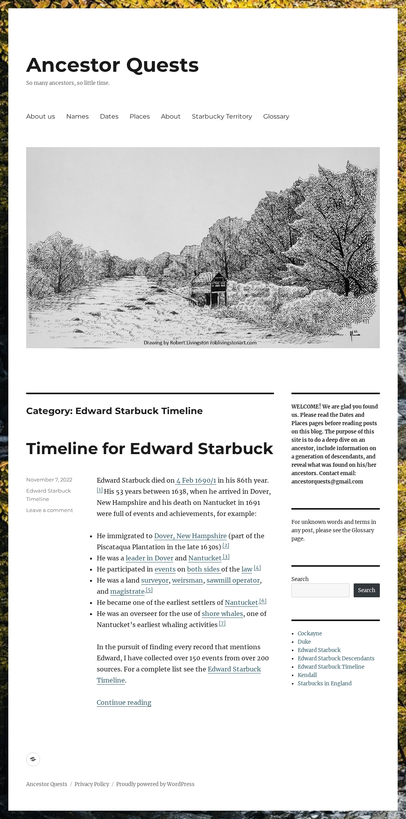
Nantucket (205, 558)
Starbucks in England (325, 683)
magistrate (127, 591)
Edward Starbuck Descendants (336, 658)
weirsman (187, 580)
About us (40, 116)
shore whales (222, 614)
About (171, 116)
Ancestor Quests (112, 65)
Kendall (307, 675)
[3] (226, 556)
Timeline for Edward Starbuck (149, 448)
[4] (257, 567)
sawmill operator (233, 580)
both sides (204, 569)
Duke (304, 642)
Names (77, 116)
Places (140, 116)
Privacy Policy (92, 784)
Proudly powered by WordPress (155, 784)
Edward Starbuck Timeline (331, 667)
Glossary (276, 116)
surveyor (155, 580)
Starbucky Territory (222, 116)
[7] (222, 623)
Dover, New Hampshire (190, 536)
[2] (225, 545)
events (165, 569)
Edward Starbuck (319, 650)
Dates (109, 116)
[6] (262, 601)
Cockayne (310, 633)
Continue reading (124, 702)
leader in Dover (149, 558)
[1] (100, 490)
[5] (149, 590)
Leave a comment (49, 510)
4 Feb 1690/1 (195, 480)
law (246, 569)
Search (300, 579)
